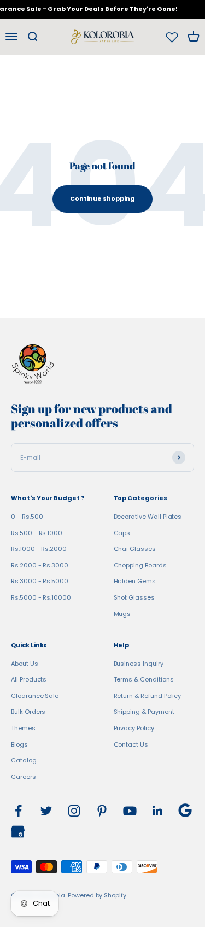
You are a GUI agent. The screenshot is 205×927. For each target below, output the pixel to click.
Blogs (19, 744)
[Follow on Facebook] (18, 810)
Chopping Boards (140, 565)
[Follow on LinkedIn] (157, 810)
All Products (28, 679)
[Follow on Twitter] (46, 810)
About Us (24, 663)
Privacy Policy (134, 728)
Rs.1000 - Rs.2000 (39, 548)
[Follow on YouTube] (129, 810)
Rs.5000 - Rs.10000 (41, 597)
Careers (23, 776)
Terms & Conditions (144, 679)
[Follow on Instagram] (74, 810)
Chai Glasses (135, 548)
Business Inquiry (138, 663)
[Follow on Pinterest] (102, 810)
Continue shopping (102, 198)
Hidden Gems (135, 581)
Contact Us (131, 744)
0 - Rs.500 (27, 516)
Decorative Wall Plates (148, 516)
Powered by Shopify (97, 895)
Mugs (122, 613)
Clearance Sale (34, 695)
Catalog (24, 760)
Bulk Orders (28, 711)
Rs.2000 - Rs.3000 (39, 565)
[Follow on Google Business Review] (18, 831)
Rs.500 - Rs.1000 (36, 533)
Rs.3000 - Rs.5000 (39, 581)
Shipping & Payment (144, 711)
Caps (122, 533)
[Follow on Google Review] (185, 810)
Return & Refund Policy (147, 695)
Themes (23, 728)
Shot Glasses (134, 597)
